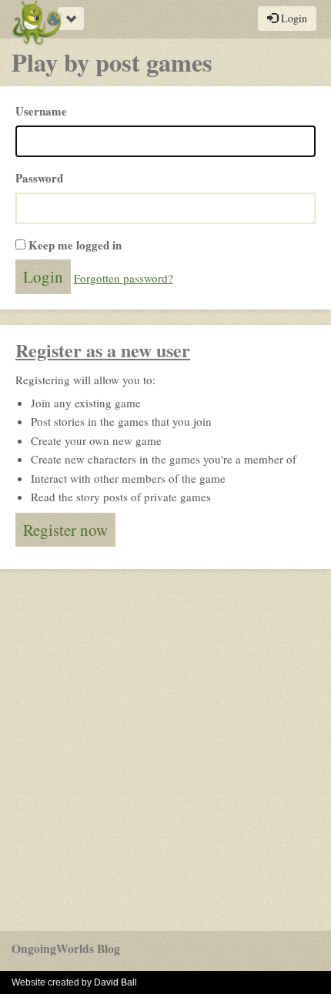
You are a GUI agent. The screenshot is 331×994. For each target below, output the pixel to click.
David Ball (115, 982)
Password (39, 177)
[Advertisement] (165, 749)
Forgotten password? (123, 278)
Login (292, 18)
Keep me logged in (75, 244)
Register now (65, 530)
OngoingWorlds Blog (66, 948)
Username (41, 110)
